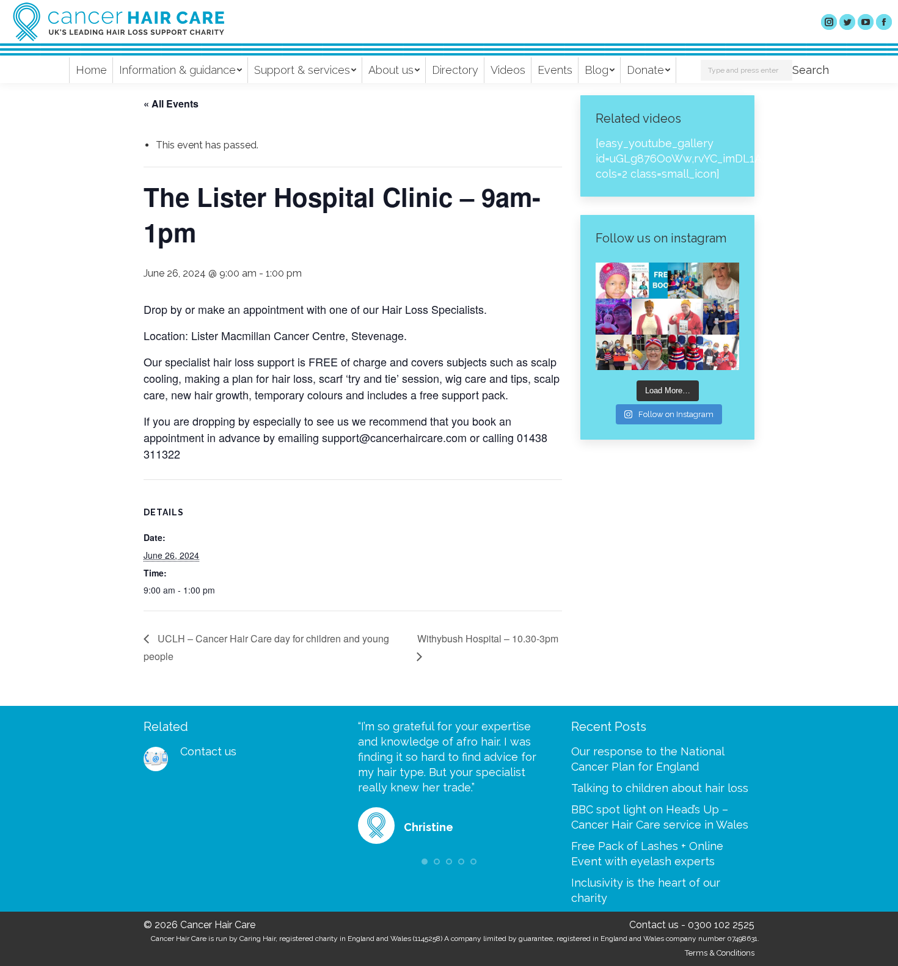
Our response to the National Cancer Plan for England (647, 759)
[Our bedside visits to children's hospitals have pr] (614, 353)
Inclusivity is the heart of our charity (645, 890)
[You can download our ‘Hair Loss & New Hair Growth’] (650, 281)
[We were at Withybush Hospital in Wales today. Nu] (686, 281)
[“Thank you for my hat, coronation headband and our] (614, 317)
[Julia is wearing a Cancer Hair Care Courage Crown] (650, 317)
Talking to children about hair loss (659, 788)
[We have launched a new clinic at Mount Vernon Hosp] (721, 317)
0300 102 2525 (721, 925)
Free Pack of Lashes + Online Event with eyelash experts (647, 854)
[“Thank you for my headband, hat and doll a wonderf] (650, 353)
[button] (425, 862)
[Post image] (156, 759)
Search (810, 70)
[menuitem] (91, 70)
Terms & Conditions (719, 952)
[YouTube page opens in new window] (866, 22)
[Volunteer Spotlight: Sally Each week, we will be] (721, 281)
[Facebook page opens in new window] (884, 22)
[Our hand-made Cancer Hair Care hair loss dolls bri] (686, 353)
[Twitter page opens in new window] (847, 22)
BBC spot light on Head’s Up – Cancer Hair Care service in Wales (659, 817)
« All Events (171, 103)
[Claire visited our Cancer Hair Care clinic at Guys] (721, 353)
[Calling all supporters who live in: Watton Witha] (614, 281)
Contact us (208, 751)
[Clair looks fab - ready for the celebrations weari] (686, 317)
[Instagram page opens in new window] (829, 22)
